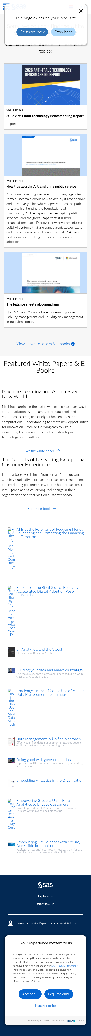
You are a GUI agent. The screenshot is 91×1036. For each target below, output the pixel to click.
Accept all (29, 994)
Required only (58, 994)
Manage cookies (45, 1006)
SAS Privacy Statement (64, 965)
